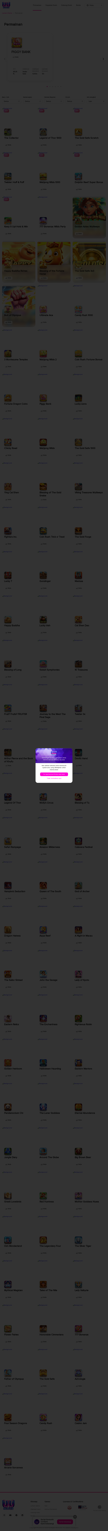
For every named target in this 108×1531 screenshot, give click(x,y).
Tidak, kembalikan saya (54, 778)
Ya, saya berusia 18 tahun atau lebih (54, 774)
